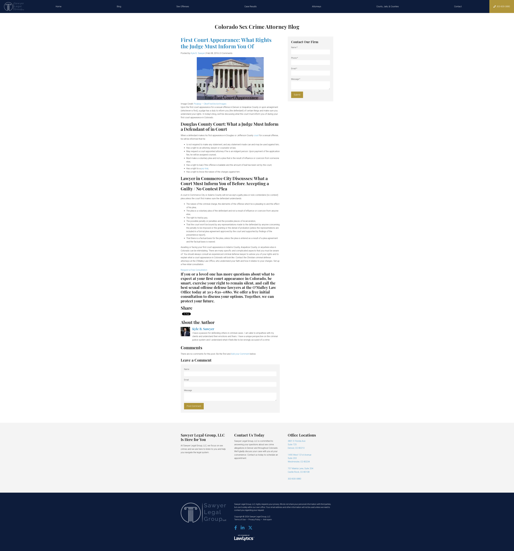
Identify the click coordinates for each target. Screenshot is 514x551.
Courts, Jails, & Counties (387, 6)
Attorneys (316, 6)
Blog (119, 6)
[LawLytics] (244, 538)
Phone (294, 58)
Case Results (250, 6)
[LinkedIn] (242, 527)
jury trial (204, 168)
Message (188, 390)
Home (58, 6)
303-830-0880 (503, 6)
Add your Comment (240, 354)
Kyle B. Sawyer (198, 53)
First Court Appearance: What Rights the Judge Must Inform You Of (226, 43)
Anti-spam (267, 519)
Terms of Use (240, 519)
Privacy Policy (254, 519)
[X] (250, 527)
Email (186, 380)
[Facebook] (235, 527)
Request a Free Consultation (194, 270)
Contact (458, 6)
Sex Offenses (182, 6)
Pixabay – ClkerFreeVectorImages (210, 104)
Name (186, 369)
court (256, 135)
